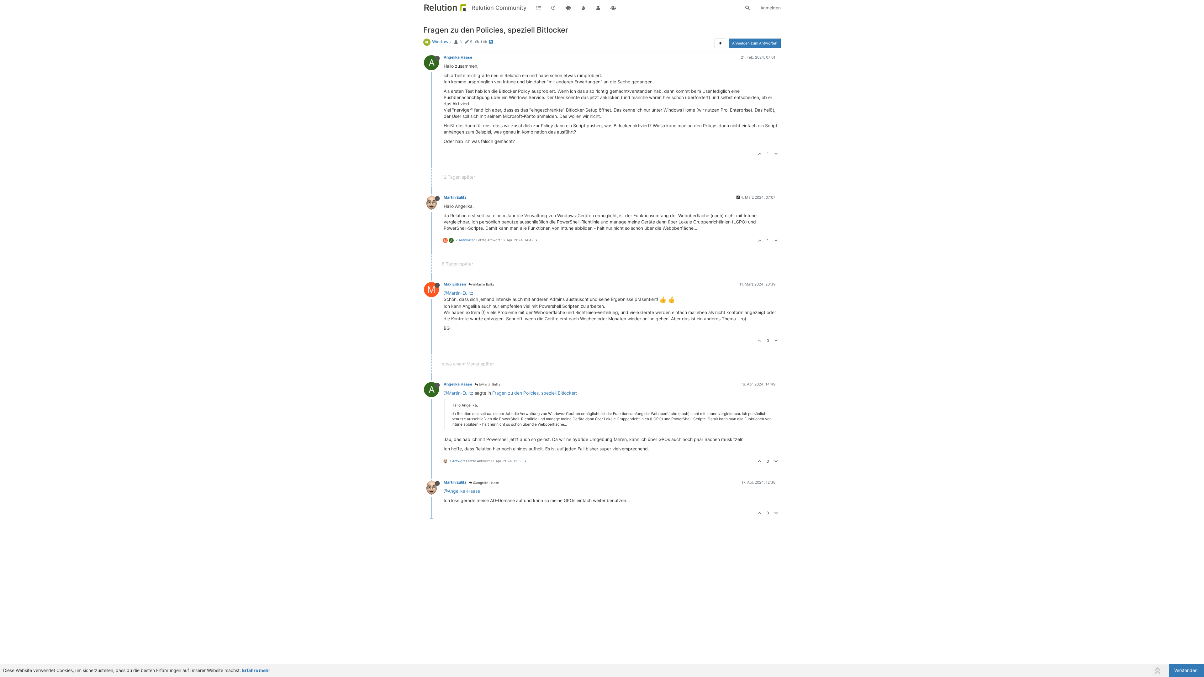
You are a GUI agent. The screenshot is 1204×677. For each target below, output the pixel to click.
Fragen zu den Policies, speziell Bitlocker (534, 393)
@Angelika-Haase (462, 491)
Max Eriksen (455, 284)
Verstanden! (1186, 670)
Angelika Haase (458, 57)
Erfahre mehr (256, 670)
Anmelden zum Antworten (754, 43)
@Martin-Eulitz (458, 293)
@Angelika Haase (485, 483)
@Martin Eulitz (483, 284)
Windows (441, 41)
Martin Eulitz (455, 197)
